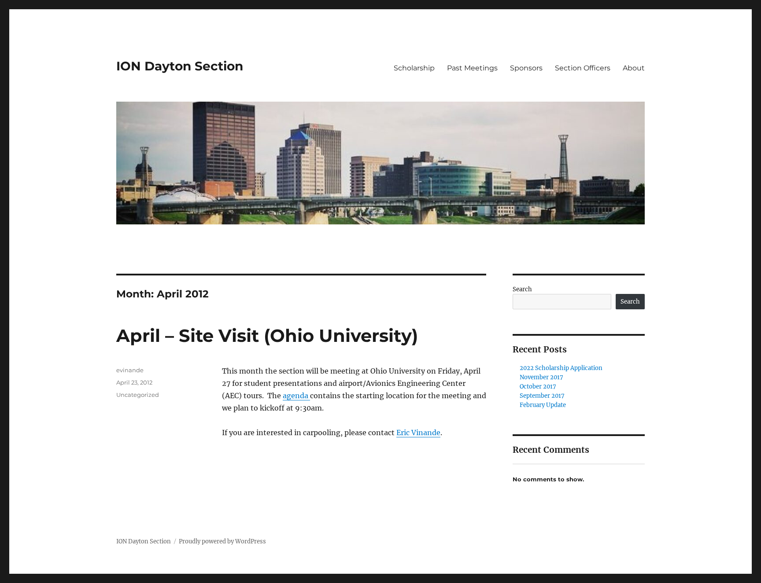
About (634, 68)
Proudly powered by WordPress (222, 541)
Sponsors (526, 68)
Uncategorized (137, 394)
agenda (296, 395)
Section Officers (582, 68)
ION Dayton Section (179, 66)
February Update (543, 405)
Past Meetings (472, 68)
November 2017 (541, 377)
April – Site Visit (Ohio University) (267, 335)
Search (522, 289)
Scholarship (414, 68)
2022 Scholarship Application (561, 368)
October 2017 (538, 386)
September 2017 (542, 396)
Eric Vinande (418, 432)
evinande (130, 370)
